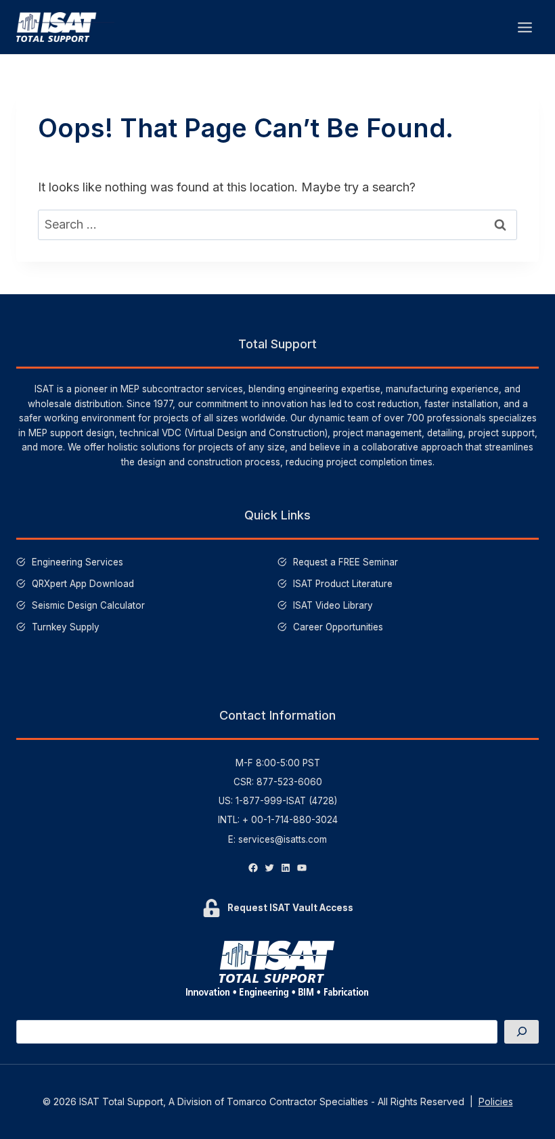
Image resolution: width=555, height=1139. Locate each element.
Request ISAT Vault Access (290, 907)
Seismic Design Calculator (88, 605)
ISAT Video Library (333, 605)
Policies (496, 1101)
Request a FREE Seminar (345, 562)
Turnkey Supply (65, 627)
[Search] (521, 1032)
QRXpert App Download (83, 583)
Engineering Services (77, 562)
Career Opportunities (338, 627)
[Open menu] (524, 27)
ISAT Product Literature (343, 583)
